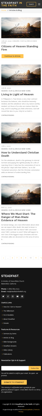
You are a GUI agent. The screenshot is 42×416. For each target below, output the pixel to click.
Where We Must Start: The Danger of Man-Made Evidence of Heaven (18, 217)
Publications (7, 354)
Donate (6, 323)
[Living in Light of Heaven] (21, 74)
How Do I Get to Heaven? (12, 307)
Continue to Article (12, 56)
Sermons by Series (9, 333)
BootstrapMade (27, 410)
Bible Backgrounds (9, 342)
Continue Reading (7, 115)
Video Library (7, 350)
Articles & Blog (8, 337)
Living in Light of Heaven (17, 94)
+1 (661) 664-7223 (13, 289)
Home (3, 10)
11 (36, 258)
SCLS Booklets (8, 315)
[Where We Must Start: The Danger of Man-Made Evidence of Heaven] (21, 194)
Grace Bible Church (17, 281)
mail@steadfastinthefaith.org (16, 291)
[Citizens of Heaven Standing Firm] (21, 27)
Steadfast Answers (9, 346)
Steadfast (11, 4)
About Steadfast (9, 319)
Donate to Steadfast (14, 382)
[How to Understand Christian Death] (21, 132)
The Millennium (8, 311)
